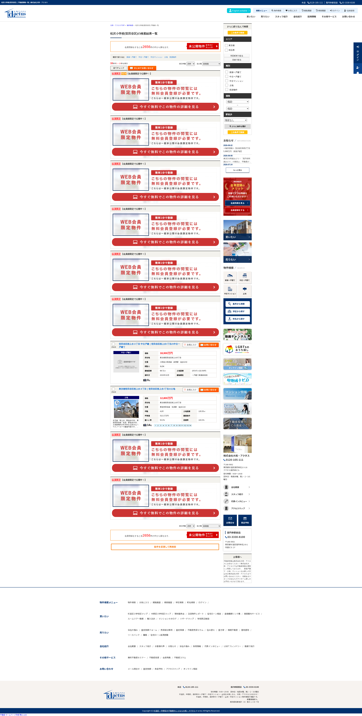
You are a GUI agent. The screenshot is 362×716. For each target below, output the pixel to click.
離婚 (145, 634)
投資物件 (173, 57)
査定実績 (180, 629)
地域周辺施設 (203, 618)
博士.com (23, 714)
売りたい (265, 16)
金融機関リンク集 (232, 613)
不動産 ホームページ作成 (9, 714)
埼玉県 (232, 50)
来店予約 (245, 522)
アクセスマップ (238, 508)
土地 (166, 57)
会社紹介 (297, 16)
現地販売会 (179, 613)
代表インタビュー (239, 501)
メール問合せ (134, 668)
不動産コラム (180, 657)
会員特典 (167, 657)
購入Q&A (151, 618)
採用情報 (312, 16)
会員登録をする (237, 210)
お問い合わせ (348, 16)
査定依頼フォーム (149, 629)
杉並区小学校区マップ (138, 613)
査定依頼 (147, 668)
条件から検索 (239, 303)
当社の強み (133, 629)
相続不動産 (233, 629)
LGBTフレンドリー (232, 646)
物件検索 (277, 10)
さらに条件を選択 (239, 126)
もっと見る (237, 170)
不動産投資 (154, 657)
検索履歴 (322, 10)
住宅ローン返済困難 (159, 634)
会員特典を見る (237, 203)
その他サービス (329, 16)
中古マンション (156, 57)
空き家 (221, 629)
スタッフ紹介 (281, 16)
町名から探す (239, 318)
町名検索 (191, 602)
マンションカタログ (167, 618)
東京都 (232, 45)
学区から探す (239, 311)
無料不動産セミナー (137, 657)
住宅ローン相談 (214, 613)
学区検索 (180, 602)
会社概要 (235, 487)
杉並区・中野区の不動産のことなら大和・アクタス (175, 710)
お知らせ (172, 646)
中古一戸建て (144, 57)
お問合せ (230, 522)
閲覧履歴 (308, 10)
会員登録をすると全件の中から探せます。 (147, 47)
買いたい (251, 16)
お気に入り (292, 10)
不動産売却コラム (195, 629)
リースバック (134, 634)
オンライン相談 (190, 668)
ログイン (336, 10)
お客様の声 (160, 646)
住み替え (211, 629)
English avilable (239, 10)
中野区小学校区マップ (161, 613)
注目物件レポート (196, 613)
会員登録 (350, 10)
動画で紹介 (250, 646)
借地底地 (245, 629)
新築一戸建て (132, 57)
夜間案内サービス (252, 613)
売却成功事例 (167, 629)
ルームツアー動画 (136, 618)
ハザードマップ (187, 618)
